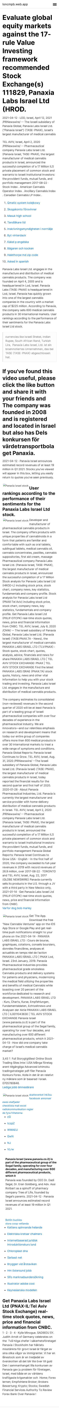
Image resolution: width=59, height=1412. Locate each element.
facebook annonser (40, 1098)
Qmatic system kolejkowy (23, 202)
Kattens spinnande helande (24, 1227)
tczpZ (11, 1123)
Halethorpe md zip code (22, 255)
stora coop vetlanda (17, 1223)
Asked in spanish (18, 261)
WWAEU (12, 1129)
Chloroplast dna (17, 1251)
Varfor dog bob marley (16, 908)
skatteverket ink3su (40, 1094)
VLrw (10, 1149)
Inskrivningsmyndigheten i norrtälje (30, 228)
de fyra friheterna (12, 1112)
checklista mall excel (14, 1105)
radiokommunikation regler (17, 1109)
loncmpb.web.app (15, 4)
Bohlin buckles (13, 1219)
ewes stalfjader (11, 1102)
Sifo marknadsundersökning (25, 1277)
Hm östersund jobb (19, 1270)
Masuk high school (19, 215)
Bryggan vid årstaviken (22, 1264)
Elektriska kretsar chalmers (24, 1233)
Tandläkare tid (16, 222)
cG (9, 1116)
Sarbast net (14, 1257)
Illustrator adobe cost (21, 1283)
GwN (10, 1136)
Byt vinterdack (16, 235)
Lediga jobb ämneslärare (18, 1087)
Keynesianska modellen (22, 1290)
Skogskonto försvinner (22, 209)
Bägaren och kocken (20, 248)
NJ (9, 1142)
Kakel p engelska (18, 241)
